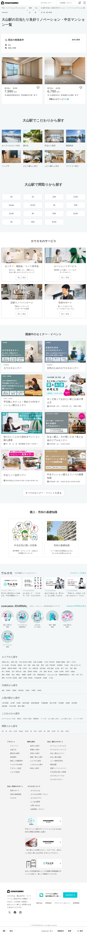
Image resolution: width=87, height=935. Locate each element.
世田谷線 (42, 668)
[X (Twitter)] (9, 912)
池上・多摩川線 (33, 668)
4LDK (67, 731)
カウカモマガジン (56, 779)
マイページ (14, 746)
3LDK (53, 731)
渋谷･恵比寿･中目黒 (25, 662)
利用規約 (48, 903)
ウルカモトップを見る (78, 573)
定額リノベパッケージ (58, 768)
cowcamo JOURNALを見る (76, 606)
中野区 (33, 690)
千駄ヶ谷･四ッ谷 (75, 665)
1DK (10, 731)
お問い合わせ (35, 805)
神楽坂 (20, 665)
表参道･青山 (5, 662)
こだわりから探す (36, 764)
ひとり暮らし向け (53, 718)
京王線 (57, 668)
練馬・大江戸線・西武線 (9, 678)
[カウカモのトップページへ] (9, 2)
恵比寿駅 (74, 703)
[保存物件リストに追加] (38, 87)
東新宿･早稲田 (12, 668)
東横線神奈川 (41, 674)
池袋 (24, 671)
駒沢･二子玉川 (71, 662)
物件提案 (53, 764)
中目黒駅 (61, 703)
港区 (3, 690)
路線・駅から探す (36, 757)
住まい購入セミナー (57, 753)
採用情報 (76, 903)
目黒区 (14, 690)
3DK (48, 731)
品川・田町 (27, 665)
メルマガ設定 (15, 772)
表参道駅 (4, 706)
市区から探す (35, 753)
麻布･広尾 (14, 662)
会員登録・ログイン (37, 809)
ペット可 (43, 718)
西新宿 (4, 668)
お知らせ (13, 749)
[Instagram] (20, 912)
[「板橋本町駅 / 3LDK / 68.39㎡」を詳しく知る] (22, 70)
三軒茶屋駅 (5, 703)
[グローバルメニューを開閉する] (84, 3)
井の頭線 (13, 665)
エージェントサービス (58, 746)
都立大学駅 (53, 703)
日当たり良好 (27, 718)
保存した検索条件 (16, 761)
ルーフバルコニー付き (9, 718)
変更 (69, 931)
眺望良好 (36, 718)
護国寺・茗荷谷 (32, 671)
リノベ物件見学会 (56, 761)
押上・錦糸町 (6, 671)
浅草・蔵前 (73, 668)
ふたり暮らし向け (66, 718)
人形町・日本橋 (58, 671)
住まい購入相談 (55, 757)
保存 (81, 931)
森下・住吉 (64, 668)
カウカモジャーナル (57, 776)
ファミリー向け (78, 718)
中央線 (66, 665)
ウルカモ (13, 798)
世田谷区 (21, 690)
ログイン (66, 3)
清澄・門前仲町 (50, 665)
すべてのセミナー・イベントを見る (43, 493)
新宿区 (8, 690)
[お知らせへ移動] (79, 3)
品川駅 (13, 703)
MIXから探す (34, 768)
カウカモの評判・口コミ (39, 794)
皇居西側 (59, 665)
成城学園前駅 (35, 703)
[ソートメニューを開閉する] (4, 931)
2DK (35, 731)
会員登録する (70, 895)
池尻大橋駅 (25, 703)
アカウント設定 (15, 768)
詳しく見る (22, 277)
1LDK (15, 731)
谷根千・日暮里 (70, 671)
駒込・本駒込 (16, 674)
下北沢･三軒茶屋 (49, 662)
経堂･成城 (50, 668)
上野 (40, 671)
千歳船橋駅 (44, 703)
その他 (51, 678)
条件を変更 (76, 40)
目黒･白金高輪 (37, 662)
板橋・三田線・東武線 (25, 678)
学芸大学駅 (12, 706)
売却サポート (15, 790)
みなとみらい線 (52, 674)
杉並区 (39, 690)
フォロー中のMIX (16, 764)
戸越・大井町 (22, 668)
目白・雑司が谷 (17, 671)
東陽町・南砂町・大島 (29, 674)
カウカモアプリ (36, 798)
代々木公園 (5, 665)
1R (3, 731)
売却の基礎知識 (15, 794)
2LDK (40, 731)
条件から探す (35, 746)
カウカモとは (35, 790)
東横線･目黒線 (60, 662)
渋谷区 (27, 690)
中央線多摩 (37, 678)
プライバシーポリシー (62, 903)
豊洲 (42, 665)
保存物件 (13, 757)
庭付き (19, 718)
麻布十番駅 (21, 706)
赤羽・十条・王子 (77, 674)
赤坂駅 (68, 703)
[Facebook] (15, 912)
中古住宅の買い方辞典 (58, 772)
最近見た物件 (15, 753)
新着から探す (35, 749)
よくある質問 (35, 802)
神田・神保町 (6, 674)
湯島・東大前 (48, 671)
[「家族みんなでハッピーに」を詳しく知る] (65, 70)
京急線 (45, 678)
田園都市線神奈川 (64, 674)
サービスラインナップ (58, 749)
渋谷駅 (18, 703)
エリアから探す (35, 761)
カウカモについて (46, 3)
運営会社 (39, 903)
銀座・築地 (35, 665)
